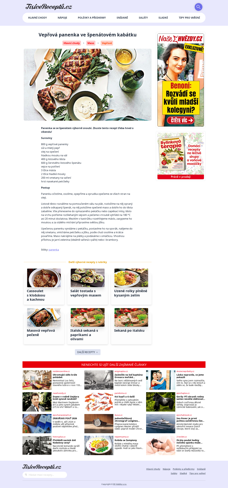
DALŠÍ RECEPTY (86, 352)
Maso (90, 43)
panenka (54, 249)
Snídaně (122, 17)
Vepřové (107, 43)
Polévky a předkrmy (92, 17)
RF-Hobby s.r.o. (120, 484)
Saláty (143, 17)
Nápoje (62, 17)
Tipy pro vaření (189, 17)
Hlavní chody (37, 17)
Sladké (163, 17)
